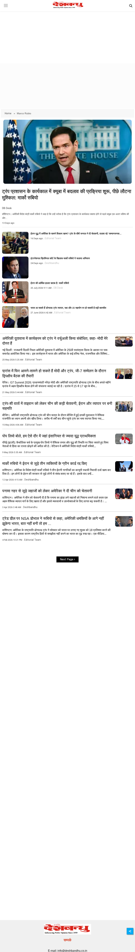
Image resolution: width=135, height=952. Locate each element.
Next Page (67, 559)
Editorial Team (53, 238)
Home (8, 113)
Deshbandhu (52, 263)
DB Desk (7, 208)
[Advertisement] (67, 34)
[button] (6, 8)
